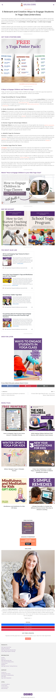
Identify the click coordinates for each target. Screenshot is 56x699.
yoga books (5, 105)
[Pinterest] (27, 694)
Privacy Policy (4, 685)
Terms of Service (5, 687)
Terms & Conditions (5, 684)
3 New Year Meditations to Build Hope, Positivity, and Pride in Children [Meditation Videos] (42, 470)
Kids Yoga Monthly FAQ (6, 660)
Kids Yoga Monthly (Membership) (8, 650)
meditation (4, 138)
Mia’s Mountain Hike (24, 102)
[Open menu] (54, 5)
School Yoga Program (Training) (8, 651)
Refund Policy (4, 688)
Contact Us (3, 672)
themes (24, 116)
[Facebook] (25, 694)
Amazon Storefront (5, 648)
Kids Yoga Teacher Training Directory (9, 666)
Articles (3, 657)
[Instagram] (29, 694)
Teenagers (4, 147)
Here (34, 0)
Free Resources (28, 9)
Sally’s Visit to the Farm (33, 104)
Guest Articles (4, 663)
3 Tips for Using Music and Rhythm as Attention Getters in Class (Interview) (13, 393)
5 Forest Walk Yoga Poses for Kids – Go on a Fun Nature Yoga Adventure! (43, 393)
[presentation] (14, 418)
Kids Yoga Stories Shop (6, 647)
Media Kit (3, 664)
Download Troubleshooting (7, 675)
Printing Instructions (5, 673)
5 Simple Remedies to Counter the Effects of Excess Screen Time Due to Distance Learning (42, 508)
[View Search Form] (2, 5)
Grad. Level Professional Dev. (7, 661)
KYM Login (3, 676)
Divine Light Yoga (24, 157)
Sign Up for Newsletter (6, 678)
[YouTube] (31, 694)
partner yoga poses (49, 125)
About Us (3, 659)
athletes (48, 140)
